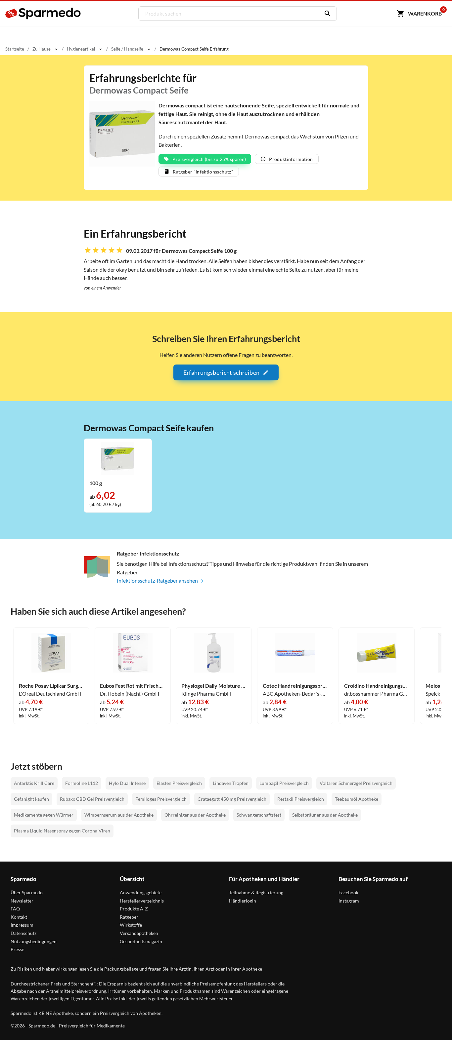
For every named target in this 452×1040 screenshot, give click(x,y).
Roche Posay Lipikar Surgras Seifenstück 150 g (51, 686)
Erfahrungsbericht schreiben (221, 372)
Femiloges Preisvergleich (161, 799)
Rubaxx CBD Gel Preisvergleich (92, 799)
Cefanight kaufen (31, 799)
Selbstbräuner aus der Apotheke (325, 815)
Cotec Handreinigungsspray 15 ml (295, 686)
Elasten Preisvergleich (179, 783)
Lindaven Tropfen (231, 783)
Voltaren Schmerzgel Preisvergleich (356, 783)
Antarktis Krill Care (34, 783)
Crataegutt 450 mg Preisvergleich (232, 799)
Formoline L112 (81, 783)
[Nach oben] (434, 1022)
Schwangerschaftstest (259, 815)
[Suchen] (326, 14)
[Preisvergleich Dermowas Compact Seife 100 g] (117, 458)
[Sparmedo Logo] (43, 13)
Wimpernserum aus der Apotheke (119, 815)
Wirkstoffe (131, 925)
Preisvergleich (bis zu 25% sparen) (209, 159)
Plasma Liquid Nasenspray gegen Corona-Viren (62, 830)
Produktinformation (291, 159)
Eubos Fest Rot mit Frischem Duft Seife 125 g (132, 686)
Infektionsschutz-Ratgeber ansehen (158, 580)
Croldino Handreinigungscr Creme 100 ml (376, 686)
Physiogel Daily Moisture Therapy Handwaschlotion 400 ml (213, 686)
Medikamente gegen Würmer (43, 815)
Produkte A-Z (134, 908)
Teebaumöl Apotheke (356, 799)
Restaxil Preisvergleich (300, 799)
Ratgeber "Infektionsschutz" (203, 171)
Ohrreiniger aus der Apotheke (195, 815)
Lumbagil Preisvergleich (284, 783)
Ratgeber (129, 917)
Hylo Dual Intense (127, 783)
